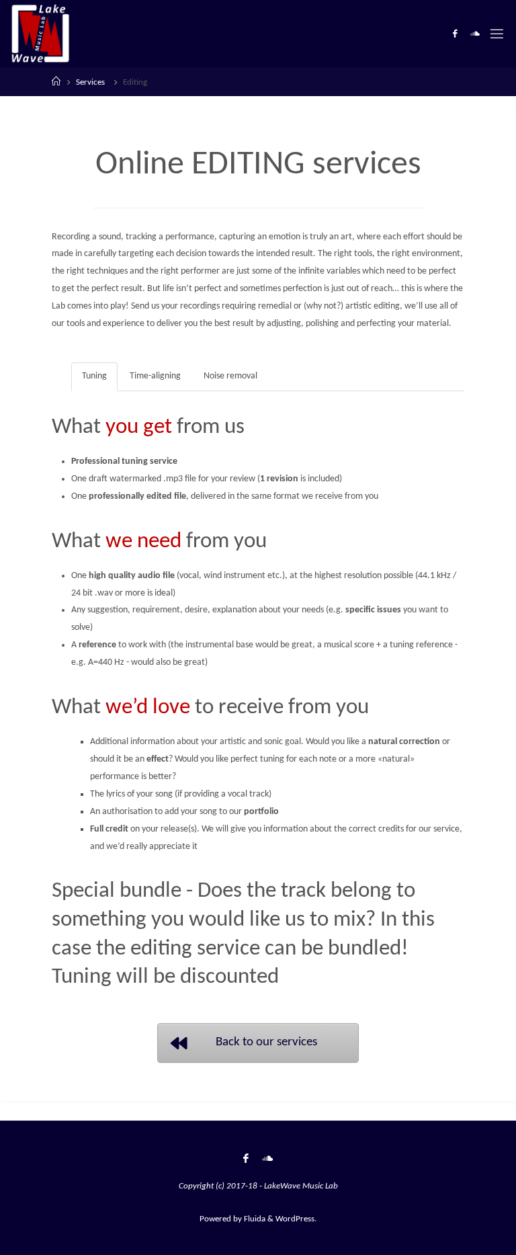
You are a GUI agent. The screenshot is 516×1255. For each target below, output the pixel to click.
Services (90, 82)
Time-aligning (155, 376)
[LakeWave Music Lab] (40, 33)
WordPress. (295, 1219)
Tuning (94, 376)
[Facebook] (455, 34)
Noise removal (230, 376)
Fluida (253, 1219)
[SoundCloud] (475, 34)
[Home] (56, 82)
